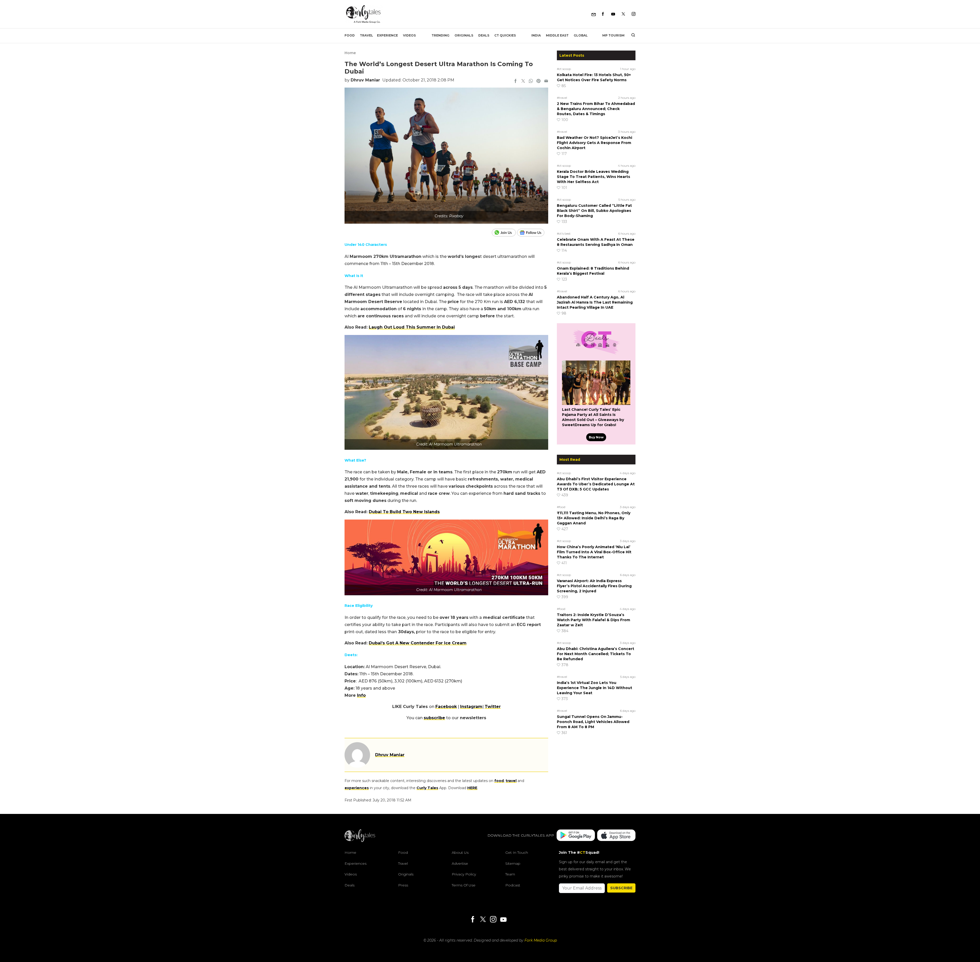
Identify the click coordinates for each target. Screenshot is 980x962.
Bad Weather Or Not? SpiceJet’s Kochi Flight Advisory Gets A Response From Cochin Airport (594, 142)
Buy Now (596, 437)
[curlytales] (360, 840)
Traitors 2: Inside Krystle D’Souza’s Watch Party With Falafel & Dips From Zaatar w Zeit (593, 619)
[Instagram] (633, 14)
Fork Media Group (540, 940)
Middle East (557, 35)
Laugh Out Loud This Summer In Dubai (412, 327)
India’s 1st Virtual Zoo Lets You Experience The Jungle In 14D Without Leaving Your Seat (594, 687)
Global (581, 35)
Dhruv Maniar (365, 80)
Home (350, 53)
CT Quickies (505, 35)
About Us (460, 852)
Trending (440, 35)
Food (350, 35)
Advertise (460, 863)
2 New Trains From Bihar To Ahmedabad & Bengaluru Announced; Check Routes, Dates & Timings (596, 108)
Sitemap (512, 863)
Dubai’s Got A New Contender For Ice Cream (418, 643)
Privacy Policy (464, 874)
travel (511, 780)
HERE (472, 788)
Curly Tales (427, 788)
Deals (483, 35)
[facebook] (515, 81)
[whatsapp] (531, 81)
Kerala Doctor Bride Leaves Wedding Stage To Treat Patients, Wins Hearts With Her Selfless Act (593, 176)
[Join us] (504, 232)
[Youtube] (613, 14)
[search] (631, 35)
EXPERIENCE (387, 35)
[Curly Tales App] (576, 835)
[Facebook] (603, 14)
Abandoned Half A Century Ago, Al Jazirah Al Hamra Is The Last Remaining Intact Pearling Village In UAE (595, 302)
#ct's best (564, 233)
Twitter (493, 706)
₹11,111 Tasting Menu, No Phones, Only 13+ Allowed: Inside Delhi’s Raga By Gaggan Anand (593, 518)
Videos (409, 35)
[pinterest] (538, 81)
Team (510, 874)
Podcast (512, 885)
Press (403, 885)
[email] (546, 81)
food (499, 780)
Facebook (446, 706)
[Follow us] (532, 232)
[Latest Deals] (596, 354)
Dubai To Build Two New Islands (404, 511)
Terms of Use (463, 885)
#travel (562, 98)
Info (361, 695)
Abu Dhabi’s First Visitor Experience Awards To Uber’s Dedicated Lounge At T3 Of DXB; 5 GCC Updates (596, 484)
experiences (357, 788)
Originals (464, 35)
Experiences (355, 863)
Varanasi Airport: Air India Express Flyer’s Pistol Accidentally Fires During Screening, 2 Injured (594, 586)
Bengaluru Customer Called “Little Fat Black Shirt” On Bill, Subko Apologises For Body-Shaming (594, 210)
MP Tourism (613, 35)
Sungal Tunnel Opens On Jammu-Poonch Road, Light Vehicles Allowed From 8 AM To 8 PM (593, 721)
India (536, 35)
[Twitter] (623, 14)
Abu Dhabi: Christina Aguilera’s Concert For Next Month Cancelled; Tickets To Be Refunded (595, 653)
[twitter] (523, 81)
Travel (366, 35)
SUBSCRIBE (621, 888)
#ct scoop (564, 69)
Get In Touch (516, 852)
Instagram (471, 706)
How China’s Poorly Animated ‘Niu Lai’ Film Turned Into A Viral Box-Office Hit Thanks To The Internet (594, 552)
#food (561, 507)
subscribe (434, 717)
